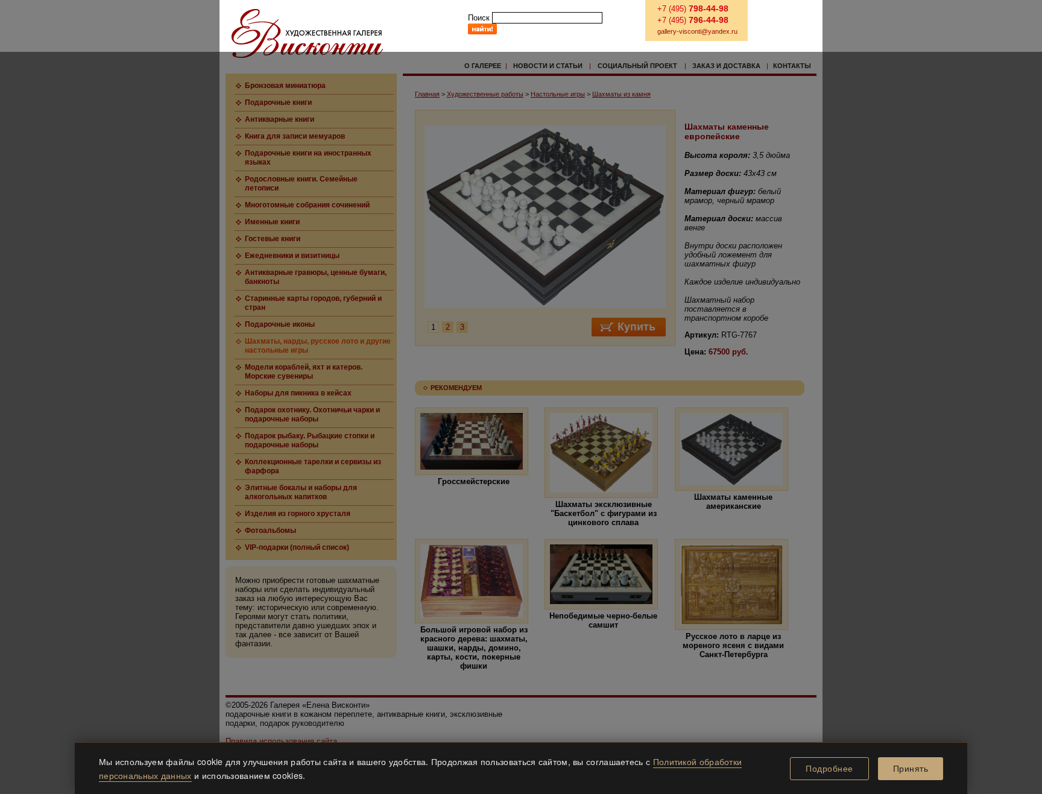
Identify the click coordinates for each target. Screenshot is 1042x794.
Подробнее (829, 769)
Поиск (479, 17)
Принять (911, 769)
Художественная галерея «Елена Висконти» (307, 33)
